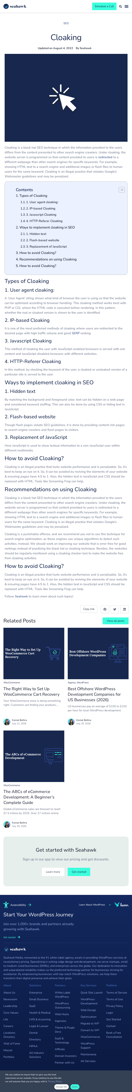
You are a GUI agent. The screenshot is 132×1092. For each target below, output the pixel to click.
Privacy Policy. (55, 1081)
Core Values (10, 1013)
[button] (105, 609)
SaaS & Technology (62, 1040)
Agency (71, 682)
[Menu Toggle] (126, 6)
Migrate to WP (90, 1023)
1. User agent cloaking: (42, 202)
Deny (75, 1086)
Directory (35, 1039)
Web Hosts (62, 1014)
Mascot (7, 1050)
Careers (8, 1026)
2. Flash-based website (42, 240)
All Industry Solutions (36, 1055)
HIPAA (33, 1046)
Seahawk (21, 596)
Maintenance (88, 1054)
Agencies (60, 1021)
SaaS (32, 1006)
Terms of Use (114, 999)
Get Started (113, 1019)
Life (5, 1019)
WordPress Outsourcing (62, 1005)
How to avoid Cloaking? (37, 252)
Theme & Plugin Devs (65, 1030)
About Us (9, 993)
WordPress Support (88, 1046)
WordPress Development (89, 1001)
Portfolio (8, 1057)
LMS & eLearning (40, 1019)
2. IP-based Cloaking (40, 208)
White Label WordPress (62, 995)
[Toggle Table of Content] (120, 190)
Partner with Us (64, 1063)
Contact (111, 1026)
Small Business (38, 999)
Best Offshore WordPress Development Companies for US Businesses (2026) (94, 694)
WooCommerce (11, 682)
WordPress (83, 682)
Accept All (61, 1086)
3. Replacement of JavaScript (46, 246)
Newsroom (10, 999)
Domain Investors (66, 1056)
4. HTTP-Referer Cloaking (44, 221)
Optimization (88, 1017)
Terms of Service (116, 993)
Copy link (89, 609)
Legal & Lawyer (38, 1026)
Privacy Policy (114, 1006)
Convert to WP (90, 1030)
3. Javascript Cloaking (41, 215)
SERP (76, 333)
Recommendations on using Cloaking (48, 259)
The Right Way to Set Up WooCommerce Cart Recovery (31, 691)
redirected (105, 157)
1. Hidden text (36, 234)
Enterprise (35, 993)
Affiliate (60, 1049)
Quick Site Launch (92, 993)
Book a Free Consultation (114, 1035)
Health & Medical (40, 1013)
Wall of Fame (11, 1044)
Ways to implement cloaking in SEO (47, 227)
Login (109, 1013)
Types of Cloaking (33, 195)
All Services (88, 1061)
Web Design (88, 1010)
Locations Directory (9, 1035)
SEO (66, 23)
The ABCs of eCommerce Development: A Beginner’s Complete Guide (28, 797)
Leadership (10, 1006)
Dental (33, 1033)
